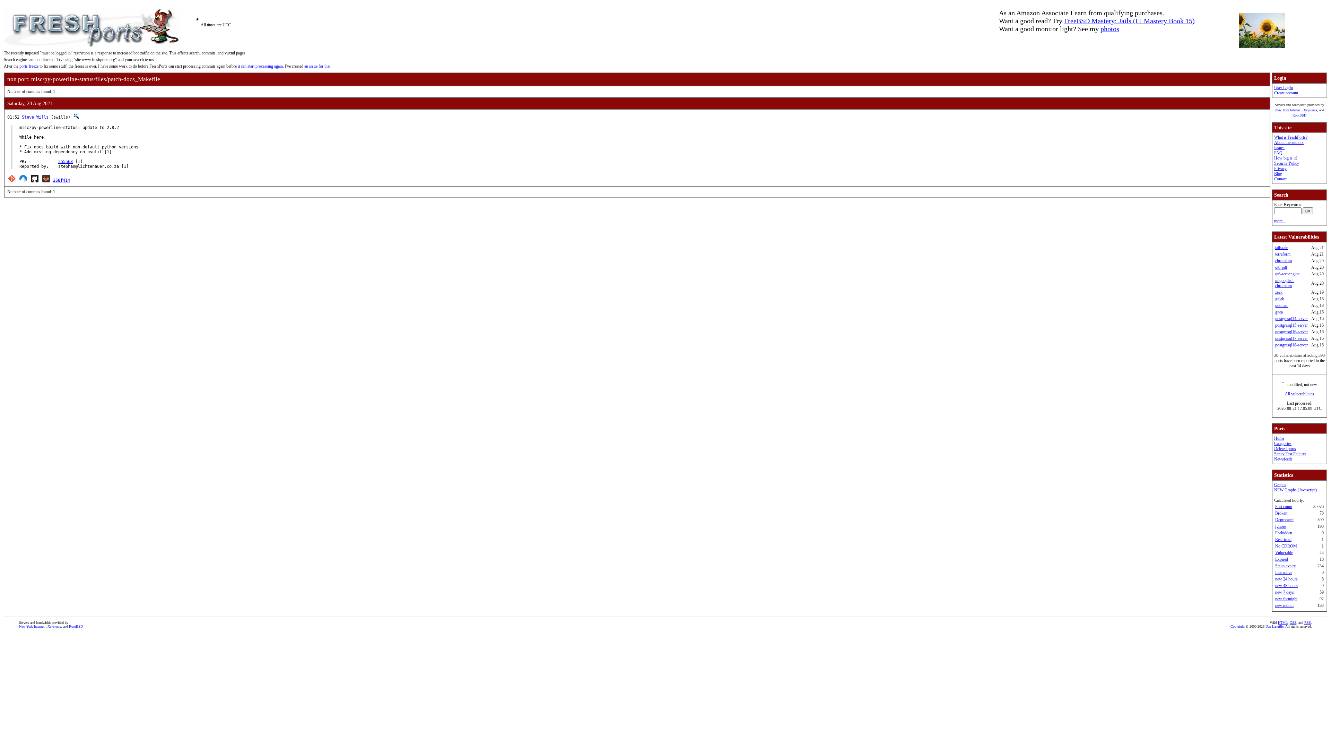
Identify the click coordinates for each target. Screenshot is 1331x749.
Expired (1281, 559)
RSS (1307, 623)
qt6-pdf (1281, 267)
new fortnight (1286, 598)
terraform (1282, 254)
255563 (65, 161)
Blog (1278, 173)
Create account (1286, 93)
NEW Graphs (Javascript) (1295, 490)
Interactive (1283, 572)
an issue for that (317, 66)
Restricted (1283, 539)
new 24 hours (1286, 579)
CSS (1293, 623)
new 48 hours (1286, 585)
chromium (1283, 260)
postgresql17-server (1291, 338)
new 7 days (1284, 592)
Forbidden (1283, 533)
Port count (1283, 506)
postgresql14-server (1291, 318)
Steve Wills (35, 117)
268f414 (61, 180)
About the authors (1289, 142)
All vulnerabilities (1299, 393)
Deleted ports (1285, 448)
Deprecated (1284, 519)
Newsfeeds (1283, 459)
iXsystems (1310, 110)
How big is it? (1285, 158)
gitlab (1279, 298)
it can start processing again (260, 66)
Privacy (1280, 168)
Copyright (1237, 626)
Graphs (1280, 484)
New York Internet (1287, 110)
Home (1279, 438)
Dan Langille (1274, 626)
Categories (1282, 443)
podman (1281, 305)
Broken (1281, 513)
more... (1280, 220)
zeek (1278, 292)
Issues (1279, 147)
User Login (1283, 87)
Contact (1280, 179)
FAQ (1278, 152)
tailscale (1281, 247)
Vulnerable (1284, 552)
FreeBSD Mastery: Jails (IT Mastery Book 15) (1129, 21)
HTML (1283, 623)
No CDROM (1286, 546)
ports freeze (28, 66)
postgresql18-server (1291, 345)
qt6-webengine (1287, 274)
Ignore (1280, 526)
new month (1284, 605)
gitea (1279, 312)
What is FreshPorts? (1290, 137)
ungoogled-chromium (1284, 283)
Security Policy (1286, 163)
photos (1110, 29)
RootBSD (1299, 115)
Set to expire (1285, 565)
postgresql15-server (1291, 325)
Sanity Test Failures (1290, 453)
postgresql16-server (1291, 331)
